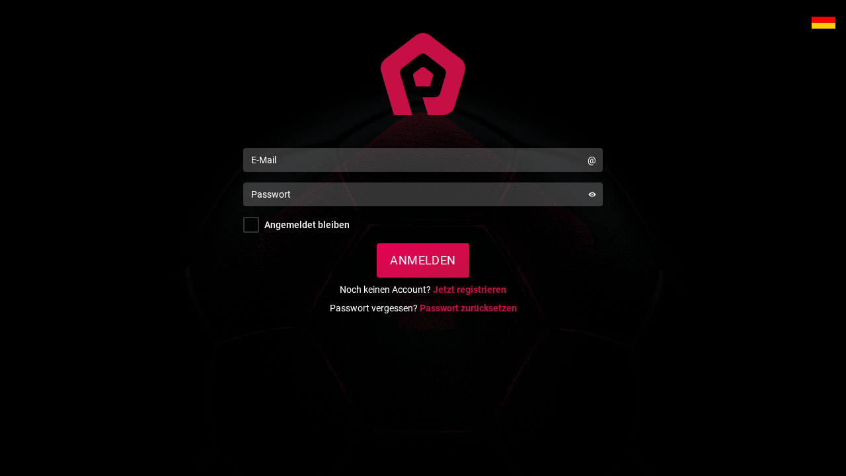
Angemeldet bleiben (307, 224)
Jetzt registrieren (469, 289)
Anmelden (423, 260)
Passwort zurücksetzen (468, 308)
